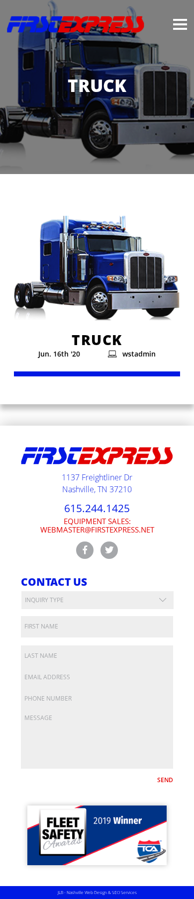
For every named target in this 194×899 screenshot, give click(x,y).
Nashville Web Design (87, 892)
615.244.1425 (97, 508)
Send (165, 780)
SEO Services (124, 892)
